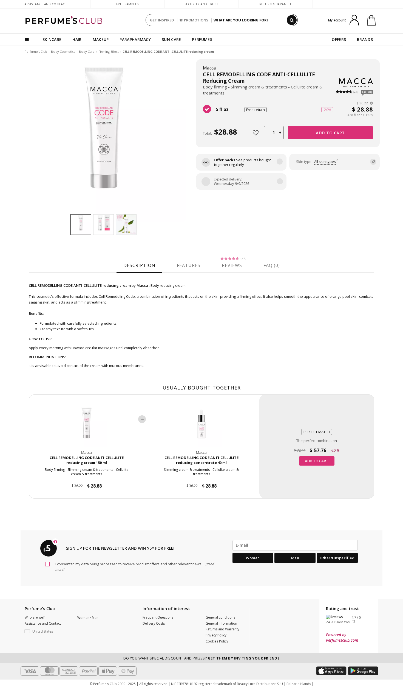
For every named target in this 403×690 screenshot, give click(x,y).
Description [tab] (139, 265)
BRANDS (365, 39)
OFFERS (339, 39)
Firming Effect (108, 51)
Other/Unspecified (337, 557)
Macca (209, 68)
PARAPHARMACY (135, 39)
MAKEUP (101, 39)
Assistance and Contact (45, 4)
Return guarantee (275, 4)
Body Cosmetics (63, 51)
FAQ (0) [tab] (271, 265)
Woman (253, 557)
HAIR (76, 39)
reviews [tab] (232, 265)
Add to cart (330, 132)
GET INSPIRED (162, 20)
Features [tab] (188, 265)
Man (295, 557)
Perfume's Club (36, 51)
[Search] (292, 20)
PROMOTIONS (196, 20)
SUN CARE (171, 39)
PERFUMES (202, 39)
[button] (47, 631)
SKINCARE (51, 39)
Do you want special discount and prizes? (201, 658)
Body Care (87, 51)
